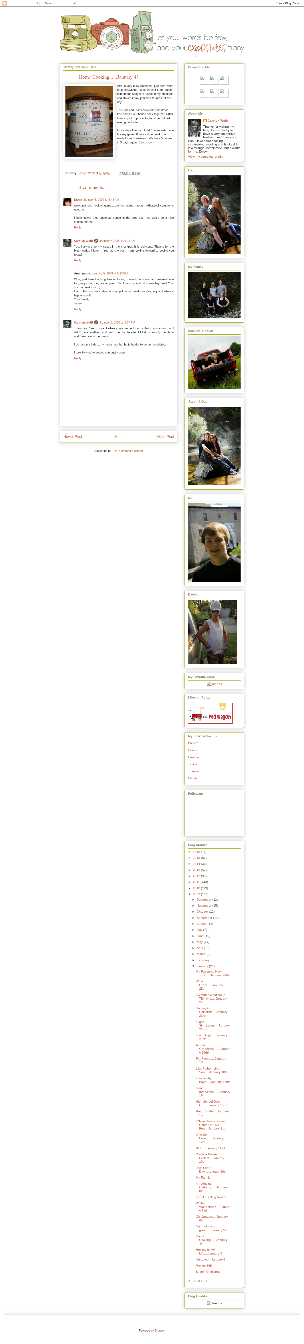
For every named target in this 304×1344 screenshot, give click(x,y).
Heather (193, 757)
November (204, 905)
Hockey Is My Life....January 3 (209, 1251)
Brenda (193, 743)
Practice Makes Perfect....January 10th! (210, 1157)
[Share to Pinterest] (138, 173)
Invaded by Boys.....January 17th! (213, 1080)
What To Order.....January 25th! (209, 985)
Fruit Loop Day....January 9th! (211, 1169)
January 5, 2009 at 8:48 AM (101, 199)
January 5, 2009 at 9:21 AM (117, 240)
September (205, 917)
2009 (197, 894)
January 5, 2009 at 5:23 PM (110, 273)
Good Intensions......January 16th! (213, 1091)
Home (119, 437)
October (203, 911)
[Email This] (121, 173)
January (203, 966)
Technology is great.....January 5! (211, 1228)
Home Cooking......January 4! (211, 1239)
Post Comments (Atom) (127, 451)
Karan (78, 199)
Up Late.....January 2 (210, 1259)
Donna (192, 750)
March (202, 954)
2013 (197, 870)
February (204, 960)
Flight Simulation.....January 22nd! (213, 1025)
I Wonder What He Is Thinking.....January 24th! (211, 998)
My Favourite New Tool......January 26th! (213, 973)
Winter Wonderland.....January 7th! (213, 1206)
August (202, 923)
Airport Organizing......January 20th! (213, 1048)
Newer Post (72, 437)
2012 (197, 876)
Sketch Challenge (208, 1271)
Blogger (159, 1330)
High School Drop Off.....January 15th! (211, 1103)
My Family (203, 1177)
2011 (197, 882)
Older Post (165, 437)
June (201, 936)
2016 (197, 852)
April (200, 948)
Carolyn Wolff (83, 240)
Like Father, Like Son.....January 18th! (212, 1070)
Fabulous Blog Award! (211, 1197)
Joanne (193, 771)
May (200, 942)
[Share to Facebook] (134, 173)
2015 (197, 858)
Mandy (193, 778)
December (204, 899)
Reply (77, 227)
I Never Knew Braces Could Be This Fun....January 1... (210, 1124)
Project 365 (204, 1265)
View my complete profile (205, 156)
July (200, 929)
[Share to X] (130, 173)
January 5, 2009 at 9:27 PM (117, 322)
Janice (192, 764)
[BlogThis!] (125, 173)
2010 (197, 888)
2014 (197, 864)
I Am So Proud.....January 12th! (209, 1138)
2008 (197, 1280)
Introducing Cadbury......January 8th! (212, 1187)
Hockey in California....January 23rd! (211, 1012)
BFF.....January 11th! (210, 1148)
